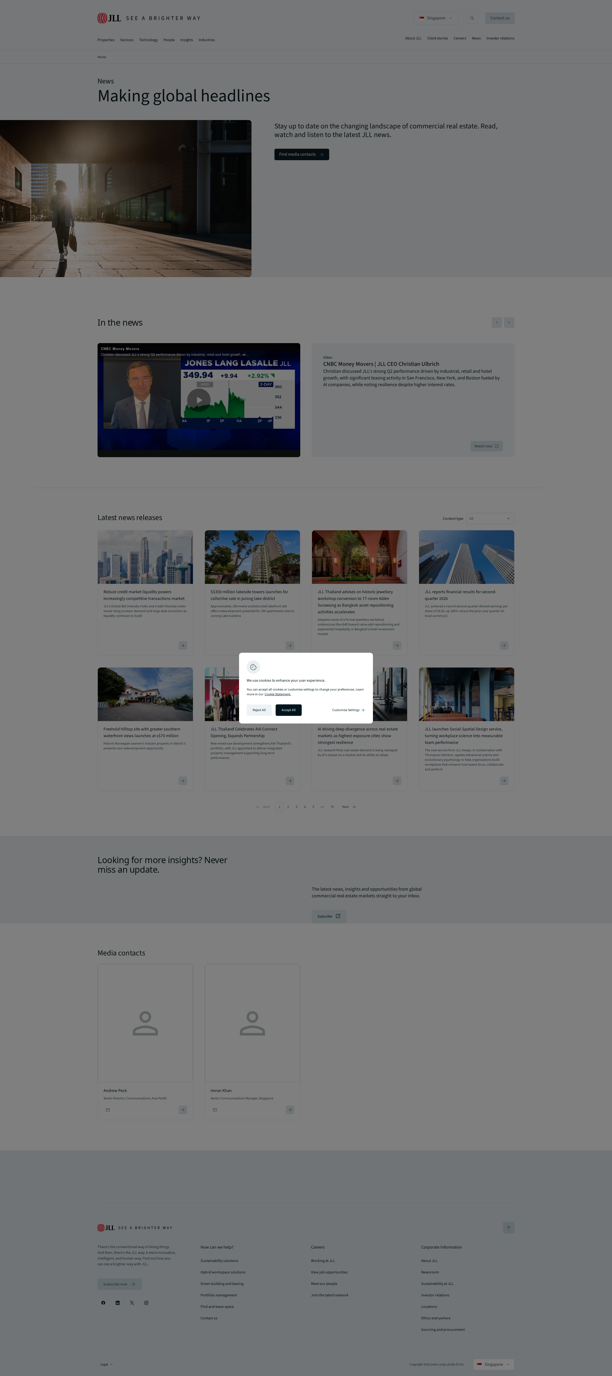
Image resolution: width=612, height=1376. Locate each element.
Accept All (289, 710)
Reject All (259, 710)
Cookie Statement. (278, 694)
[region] (306, 688)
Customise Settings (348, 710)
